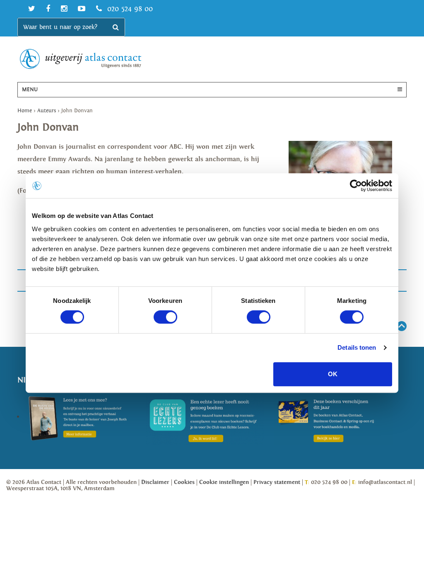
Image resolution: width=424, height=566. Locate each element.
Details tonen (356, 347)
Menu (30, 90)
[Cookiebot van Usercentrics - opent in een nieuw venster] (356, 185)
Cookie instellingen (224, 482)
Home (24, 111)
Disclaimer (155, 482)
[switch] (165, 317)
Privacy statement (276, 482)
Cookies (184, 482)
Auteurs (46, 111)
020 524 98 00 (129, 9)
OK (332, 373)
